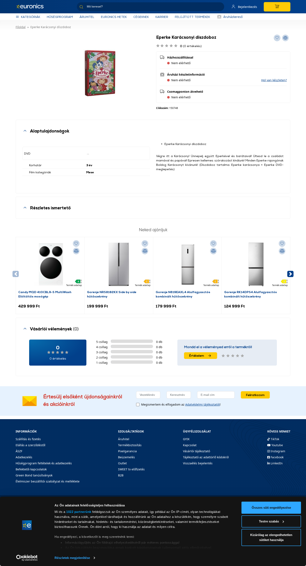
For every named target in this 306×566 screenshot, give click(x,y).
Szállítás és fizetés (28, 439)
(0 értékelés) (191, 46)
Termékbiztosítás (130, 445)
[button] (274, 80)
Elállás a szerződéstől (30, 445)
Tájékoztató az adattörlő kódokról (206, 457)
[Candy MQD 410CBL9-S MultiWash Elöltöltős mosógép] (50, 265)
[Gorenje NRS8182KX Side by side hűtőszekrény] (119, 265)
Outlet (122, 463)
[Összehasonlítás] (76, 251)
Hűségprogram (60, 17)
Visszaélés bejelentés (198, 463)
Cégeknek (141, 17)
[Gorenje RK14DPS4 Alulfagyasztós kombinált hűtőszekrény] (256, 265)
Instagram (277, 451)
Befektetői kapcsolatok (31, 469)
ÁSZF (19, 451)
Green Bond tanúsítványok (34, 475)
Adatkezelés (24, 457)
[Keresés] (219, 7)
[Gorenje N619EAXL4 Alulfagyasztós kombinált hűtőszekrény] (187, 265)
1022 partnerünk (78, 512)
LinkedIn (276, 463)
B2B (120, 475)
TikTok (274, 439)
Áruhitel (87, 17)
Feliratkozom (255, 395)
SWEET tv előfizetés (131, 469)
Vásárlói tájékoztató (196, 451)
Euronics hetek (114, 17)
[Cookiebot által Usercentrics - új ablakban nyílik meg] (27, 558)
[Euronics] (32, 7)
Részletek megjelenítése (72, 558)
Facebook (277, 457)
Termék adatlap (74, 285)
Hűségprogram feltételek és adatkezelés (44, 463)
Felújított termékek (192, 17)
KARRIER (161, 17)
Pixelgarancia (127, 451)
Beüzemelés (126, 457)
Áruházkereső (233, 17)
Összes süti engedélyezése (271, 507)
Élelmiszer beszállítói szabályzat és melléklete (48, 481)
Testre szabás (269, 521)
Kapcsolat (190, 445)
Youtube (277, 445)
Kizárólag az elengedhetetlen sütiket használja (271, 537)
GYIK (186, 439)
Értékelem (196, 355)
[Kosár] (277, 6)
